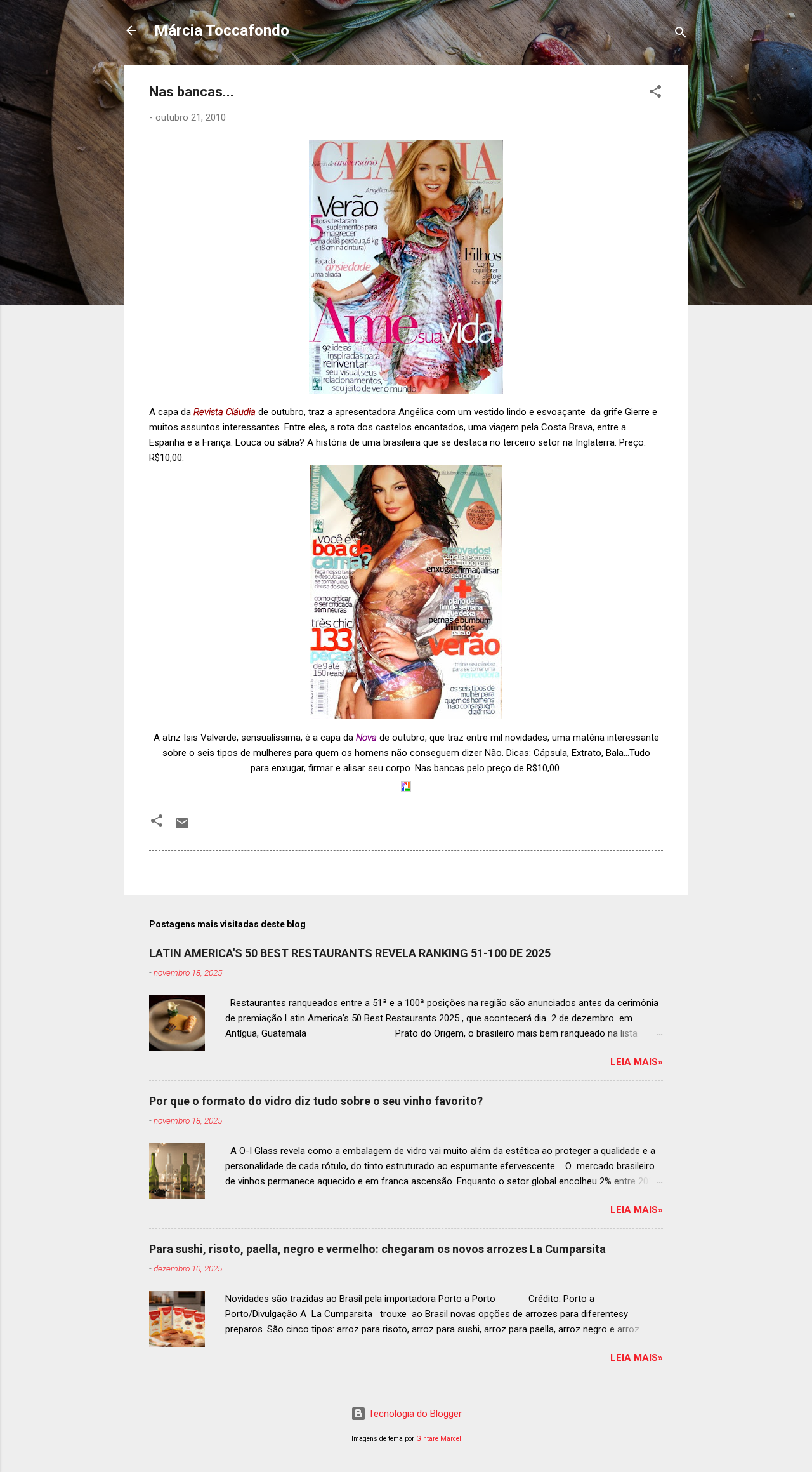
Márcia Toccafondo (221, 30)
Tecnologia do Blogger (414, 1413)
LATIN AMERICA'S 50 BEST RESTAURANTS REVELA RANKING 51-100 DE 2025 (350, 953)
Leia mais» (636, 1062)
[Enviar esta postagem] (182, 827)
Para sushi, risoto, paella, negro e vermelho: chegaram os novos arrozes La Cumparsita (377, 1249)
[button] (655, 93)
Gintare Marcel (438, 1439)
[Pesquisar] (680, 34)
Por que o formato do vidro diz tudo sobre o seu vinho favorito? (316, 1101)
